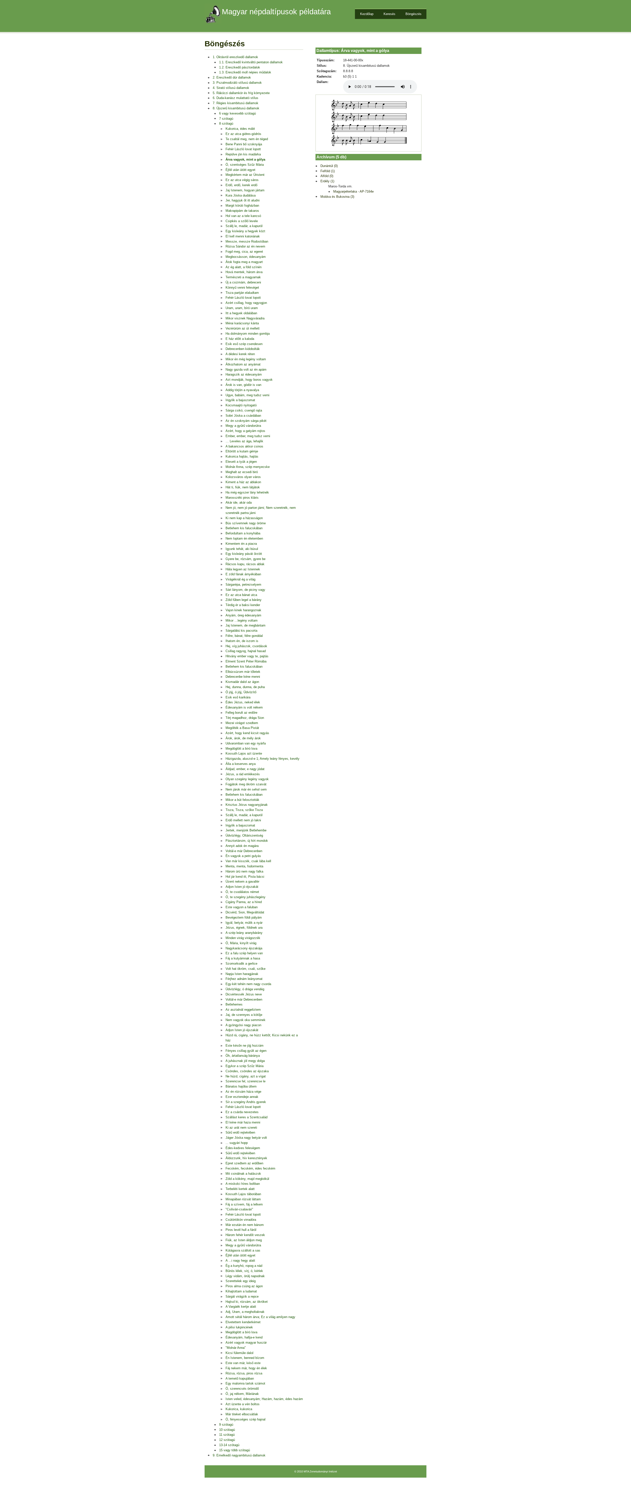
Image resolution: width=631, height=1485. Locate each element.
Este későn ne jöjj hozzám (244, 1045)
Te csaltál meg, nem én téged (247, 139)
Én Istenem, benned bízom (245, 1358)
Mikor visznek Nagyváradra (245, 318)
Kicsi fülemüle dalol (239, 1353)
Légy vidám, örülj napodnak (245, 1276)
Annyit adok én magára (242, 846)
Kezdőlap (366, 14)
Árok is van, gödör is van (243, 385)
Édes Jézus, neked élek (243, 702)
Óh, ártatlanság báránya (243, 1055)
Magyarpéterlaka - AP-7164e (353, 191)
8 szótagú (226, 123)
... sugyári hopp (237, 1143)
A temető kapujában (240, 1378)
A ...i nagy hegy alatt (240, 1260)
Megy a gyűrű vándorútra (243, 426)
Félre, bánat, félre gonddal (244, 636)
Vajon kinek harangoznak (243, 610)
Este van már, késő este (243, 1363)
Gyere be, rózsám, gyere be (245, 559)
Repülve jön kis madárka (243, 154)
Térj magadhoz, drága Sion (245, 718)
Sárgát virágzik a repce (242, 1296)
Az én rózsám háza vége (243, 1091)
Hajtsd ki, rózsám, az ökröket (247, 1302)
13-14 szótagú (229, 1445)
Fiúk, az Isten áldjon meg (244, 1240)
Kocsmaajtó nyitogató (241, 405)
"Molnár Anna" (236, 1348)
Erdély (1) (327, 181)
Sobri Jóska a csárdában (243, 415)
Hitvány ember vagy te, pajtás (247, 656)
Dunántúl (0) (329, 166)
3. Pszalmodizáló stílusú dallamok (237, 82)
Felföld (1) (327, 171)
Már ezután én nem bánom (245, 1225)
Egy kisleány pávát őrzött (244, 554)
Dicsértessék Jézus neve (244, 994)
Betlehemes (234, 1004)
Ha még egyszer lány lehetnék (247, 492)
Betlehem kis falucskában (244, 528)
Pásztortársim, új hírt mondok (247, 840)
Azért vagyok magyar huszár (246, 1342)
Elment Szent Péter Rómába (246, 661)
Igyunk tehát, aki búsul (242, 549)
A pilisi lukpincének (239, 1327)
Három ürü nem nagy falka (244, 871)
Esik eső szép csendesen (244, 344)
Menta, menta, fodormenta (244, 866)
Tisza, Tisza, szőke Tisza (244, 810)
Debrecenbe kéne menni (243, 676)
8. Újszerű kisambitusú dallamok (236, 108)
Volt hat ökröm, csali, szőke (245, 969)
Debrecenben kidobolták (243, 349)
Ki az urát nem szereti (241, 1127)
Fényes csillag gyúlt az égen (246, 1051)
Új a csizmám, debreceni (243, 282)
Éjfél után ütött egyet (240, 170)
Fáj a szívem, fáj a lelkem (244, 1204)
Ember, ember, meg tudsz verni (248, 436)
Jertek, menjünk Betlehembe (246, 830)
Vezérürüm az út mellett (243, 328)
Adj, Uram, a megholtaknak (245, 1312)
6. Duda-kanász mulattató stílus (235, 98)
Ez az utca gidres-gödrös (243, 134)
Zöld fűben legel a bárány (244, 600)
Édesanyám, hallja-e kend (244, 1337)
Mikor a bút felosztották (242, 800)
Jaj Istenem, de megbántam (245, 625)
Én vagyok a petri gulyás (243, 856)
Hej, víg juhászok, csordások (246, 646)
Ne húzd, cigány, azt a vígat (246, 1076)
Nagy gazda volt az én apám (246, 369)
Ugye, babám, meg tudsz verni (247, 395)
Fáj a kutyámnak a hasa (243, 958)
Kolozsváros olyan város (243, 477)
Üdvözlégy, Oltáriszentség (244, 835)
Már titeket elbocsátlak (242, 1414)
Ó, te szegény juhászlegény (245, 897)
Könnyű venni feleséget (242, 287)
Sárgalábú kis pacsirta (241, 630)
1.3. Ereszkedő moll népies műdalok (245, 72)
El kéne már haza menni (243, 1122)
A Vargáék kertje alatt (241, 1306)
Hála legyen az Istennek (243, 569)
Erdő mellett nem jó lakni (243, 820)
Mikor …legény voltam (242, 620)
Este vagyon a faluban (242, 907)
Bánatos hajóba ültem (241, 1086)
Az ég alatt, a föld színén (244, 267)
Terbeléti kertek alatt (240, 1189)
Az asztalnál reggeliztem (243, 1009)
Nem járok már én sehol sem (246, 789)
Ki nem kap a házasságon (244, 518)
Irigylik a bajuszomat (240, 400)
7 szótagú (226, 118)
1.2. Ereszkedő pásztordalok (239, 67)
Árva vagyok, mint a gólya (245, 159)
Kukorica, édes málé (240, 129)
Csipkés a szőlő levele (242, 221)
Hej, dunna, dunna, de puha (245, 687)
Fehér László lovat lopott (243, 149)
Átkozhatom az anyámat (243, 364)
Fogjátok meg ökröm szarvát (246, 784)
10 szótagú (227, 1430)
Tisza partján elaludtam (242, 293)
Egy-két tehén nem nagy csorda (248, 984)
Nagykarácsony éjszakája (244, 948)
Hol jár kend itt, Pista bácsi (245, 876)
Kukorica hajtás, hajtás (242, 456)
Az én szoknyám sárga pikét (246, 421)
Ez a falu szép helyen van (244, 953)
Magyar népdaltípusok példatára (276, 11)
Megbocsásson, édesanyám (246, 257)
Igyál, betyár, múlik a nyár (244, 922)
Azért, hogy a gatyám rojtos (245, 431)
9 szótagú (226, 1424)
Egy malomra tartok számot (245, 1383)
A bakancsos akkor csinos (244, 446)
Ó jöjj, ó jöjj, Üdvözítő (241, 692)
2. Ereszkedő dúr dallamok (232, 77)
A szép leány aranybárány (244, 933)
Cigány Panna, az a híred (244, 902)
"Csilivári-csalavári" (239, 1209)
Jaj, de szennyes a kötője (244, 1015)
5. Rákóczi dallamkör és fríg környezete (241, 93)
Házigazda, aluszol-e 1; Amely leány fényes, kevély (262, 758)
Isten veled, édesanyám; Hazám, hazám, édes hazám (264, 1399)
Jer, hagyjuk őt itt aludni (243, 200)
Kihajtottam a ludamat (241, 1291)
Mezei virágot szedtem (242, 723)
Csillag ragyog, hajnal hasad (246, 651)
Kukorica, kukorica (239, 1409)
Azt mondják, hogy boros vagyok (249, 379)
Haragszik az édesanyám (244, 374)
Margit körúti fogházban (242, 205)
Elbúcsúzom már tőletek (243, 672)
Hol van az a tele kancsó (243, 216)
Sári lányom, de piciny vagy (245, 590)
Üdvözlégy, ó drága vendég (245, 989)
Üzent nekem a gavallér (242, 881)
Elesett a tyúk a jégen (241, 461)
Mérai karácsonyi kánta (242, 323)
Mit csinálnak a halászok (243, 1173)
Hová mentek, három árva (244, 272)
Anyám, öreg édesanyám (243, 615)
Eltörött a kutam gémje (242, 451)
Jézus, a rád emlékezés (243, 774)
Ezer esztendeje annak (242, 1097)
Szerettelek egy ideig (241, 1281)
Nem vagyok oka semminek (245, 1020)
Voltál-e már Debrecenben (244, 851)
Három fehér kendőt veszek (245, 1235)
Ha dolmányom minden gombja (248, 333)
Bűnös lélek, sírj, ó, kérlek (244, 1271)
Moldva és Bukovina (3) (337, 196)
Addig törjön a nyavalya (242, 390)
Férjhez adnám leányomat (244, 979)
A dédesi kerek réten (240, 354)
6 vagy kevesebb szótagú (237, 113)
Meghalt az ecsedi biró (242, 472)
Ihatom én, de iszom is (242, 641)
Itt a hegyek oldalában (241, 313)
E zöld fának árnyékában (243, 574)
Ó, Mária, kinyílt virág (241, 943)
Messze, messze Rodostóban (247, 241)
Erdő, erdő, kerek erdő (241, 185)
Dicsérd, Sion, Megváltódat (245, 912)
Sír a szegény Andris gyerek (246, 1102)
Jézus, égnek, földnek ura (244, 927)
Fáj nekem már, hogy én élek (246, 1368)
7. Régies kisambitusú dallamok (235, 103)
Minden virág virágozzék (243, 938)
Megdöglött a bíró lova (241, 748)
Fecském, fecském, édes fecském (250, 1168)
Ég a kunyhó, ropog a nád (244, 1266)
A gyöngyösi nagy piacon (243, 1025)
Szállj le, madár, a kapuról (244, 226)
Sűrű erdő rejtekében (240, 1132)
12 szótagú (227, 1440)
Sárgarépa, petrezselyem (243, 584)
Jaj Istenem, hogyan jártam (245, 190)
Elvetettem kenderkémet (243, 1322)
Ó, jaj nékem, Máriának (242, 1394)
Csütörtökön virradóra (241, 1219)
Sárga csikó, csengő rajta (244, 410)
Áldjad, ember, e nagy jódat (245, 769)
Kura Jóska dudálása (241, 195)
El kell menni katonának (243, 236)
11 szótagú (227, 1434)
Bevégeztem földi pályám (244, 917)
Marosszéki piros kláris (242, 497)
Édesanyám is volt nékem (244, 707)
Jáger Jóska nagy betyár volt (246, 1137)
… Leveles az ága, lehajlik (244, 441)
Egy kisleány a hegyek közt (245, 231)
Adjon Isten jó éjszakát (242, 887)
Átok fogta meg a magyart (244, 262)
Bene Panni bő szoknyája (244, 144)
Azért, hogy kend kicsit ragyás (247, 733)
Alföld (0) (326, 176)
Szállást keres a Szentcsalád (246, 1117)
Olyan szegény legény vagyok (247, 779)
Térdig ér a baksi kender (243, 605)
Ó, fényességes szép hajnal (245, 1419)
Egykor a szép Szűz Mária (244, 1066)
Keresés (389, 14)
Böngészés (413, 14)
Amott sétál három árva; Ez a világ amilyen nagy (260, 1317)
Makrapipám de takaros (242, 211)
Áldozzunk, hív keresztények (246, 1158)
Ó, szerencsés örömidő (242, 1388)
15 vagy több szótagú (234, 1450)
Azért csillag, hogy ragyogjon (246, 303)
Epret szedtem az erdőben (244, 1163)
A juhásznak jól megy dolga (245, 1061)
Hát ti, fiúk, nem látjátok (243, 487)
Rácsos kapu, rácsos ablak (245, 564)
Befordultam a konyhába (243, 533)
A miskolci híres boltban (243, 1184)
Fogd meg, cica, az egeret (244, 251)
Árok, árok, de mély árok (243, 738)
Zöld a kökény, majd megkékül (247, 1179)
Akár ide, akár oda (239, 502)
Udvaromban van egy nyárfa (246, 743)
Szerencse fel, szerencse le (245, 1081)
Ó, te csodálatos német (242, 892)
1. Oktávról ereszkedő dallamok (235, 57)
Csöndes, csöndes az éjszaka (247, 1071)
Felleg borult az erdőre (241, 712)
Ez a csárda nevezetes (242, 1112)
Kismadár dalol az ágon (242, 682)
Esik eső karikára (238, 697)
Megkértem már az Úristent (245, 175)
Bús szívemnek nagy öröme (246, 523)
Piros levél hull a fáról (241, 1230)
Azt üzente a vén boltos (243, 1404)
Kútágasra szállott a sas (243, 1250)
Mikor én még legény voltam (246, 359)
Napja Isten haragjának (242, 974)
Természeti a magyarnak (243, 277)
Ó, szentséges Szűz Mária (245, 164)
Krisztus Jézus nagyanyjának (247, 805)
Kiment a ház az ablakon (243, 482)
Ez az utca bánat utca (241, 595)
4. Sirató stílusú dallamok (231, 88)
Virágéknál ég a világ (240, 579)
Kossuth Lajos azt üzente (244, 753)
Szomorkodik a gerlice (241, 963)
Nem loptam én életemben (244, 538)
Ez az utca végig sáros (242, 180)
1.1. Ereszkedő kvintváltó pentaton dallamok (251, 62)
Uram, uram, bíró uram (242, 308)
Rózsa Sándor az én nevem (245, 246)
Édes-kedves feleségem (243, 1148)
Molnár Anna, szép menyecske (248, 467)
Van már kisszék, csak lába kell (248, 861)
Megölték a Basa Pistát (242, 728)
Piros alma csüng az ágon (244, 1286)
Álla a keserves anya (241, 764)
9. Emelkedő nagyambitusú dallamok (239, 1455)
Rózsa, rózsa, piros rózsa (244, 1373)
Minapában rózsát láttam (243, 1199)
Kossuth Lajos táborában (243, 1194)
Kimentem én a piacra (241, 543)
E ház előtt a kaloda (240, 339)
